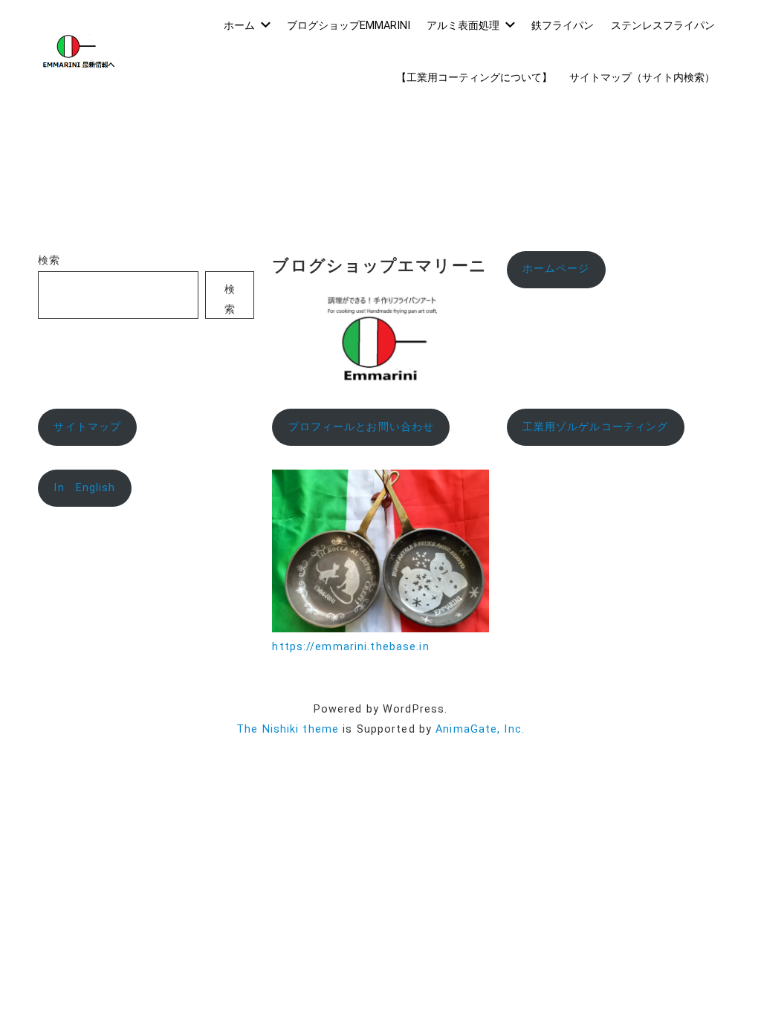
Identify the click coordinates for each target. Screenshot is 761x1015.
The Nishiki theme (287, 729)
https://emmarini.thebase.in (350, 647)
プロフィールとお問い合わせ (361, 427)
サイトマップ (87, 427)
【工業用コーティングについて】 (474, 77)
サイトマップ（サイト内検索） (642, 77)
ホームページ (556, 268)
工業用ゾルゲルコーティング (595, 427)
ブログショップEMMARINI (348, 25)
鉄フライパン (562, 25)
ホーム (239, 25)
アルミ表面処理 (463, 25)
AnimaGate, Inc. (480, 729)
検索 (49, 260)
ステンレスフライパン (663, 25)
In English (84, 487)
